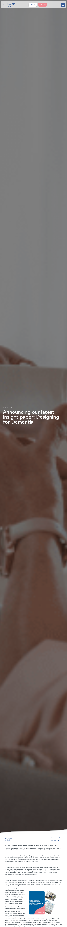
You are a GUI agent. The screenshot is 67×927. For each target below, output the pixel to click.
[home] (9, 5)
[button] (62, 5)
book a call (43, 4)
